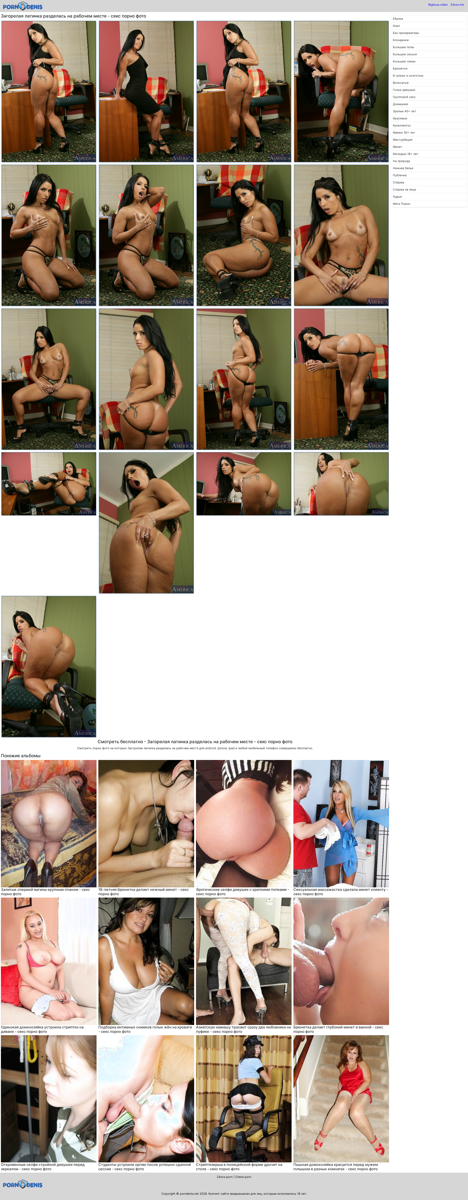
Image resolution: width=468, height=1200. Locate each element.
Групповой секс (404, 97)
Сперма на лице (404, 189)
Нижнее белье (403, 168)
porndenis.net (189, 1193)
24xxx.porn (225, 1177)
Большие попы (403, 47)
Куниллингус (402, 125)
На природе (401, 161)
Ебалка (398, 18)
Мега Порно (401, 204)
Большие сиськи (405, 54)
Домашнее (400, 104)
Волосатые (401, 83)
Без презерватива (406, 33)
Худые (397, 196)
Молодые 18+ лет (405, 154)
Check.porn (243, 1177)
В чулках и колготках (408, 75)
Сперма (398, 182)
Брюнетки (400, 68)
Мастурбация (402, 139)
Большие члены (404, 61)
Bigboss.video (438, 4)
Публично (400, 175)
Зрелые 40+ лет (404, 111)
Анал (396, 26)
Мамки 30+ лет (404, 132)
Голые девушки (404, 90)
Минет (397, 147)
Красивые (400, 118)
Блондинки (401, 40)
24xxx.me (457, 4)
